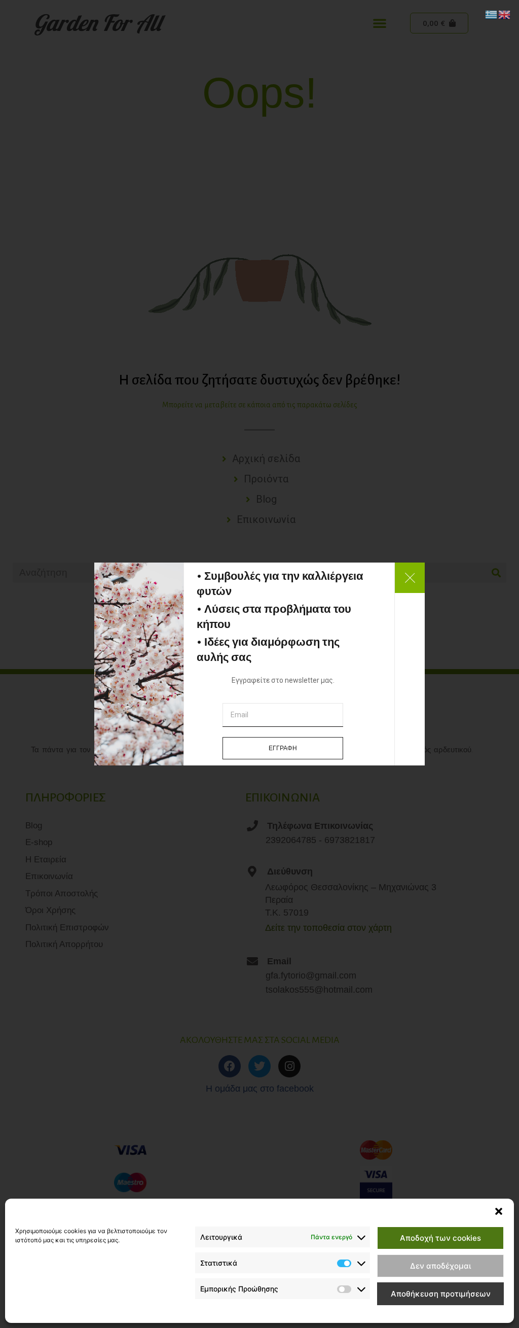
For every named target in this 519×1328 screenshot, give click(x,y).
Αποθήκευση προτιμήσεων (441, 1294)
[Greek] (491, 14)
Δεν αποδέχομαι (440, 1266)
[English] (504, 14)
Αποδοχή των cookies (440, 1238)
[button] (499, 1211)
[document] (259, 664)
